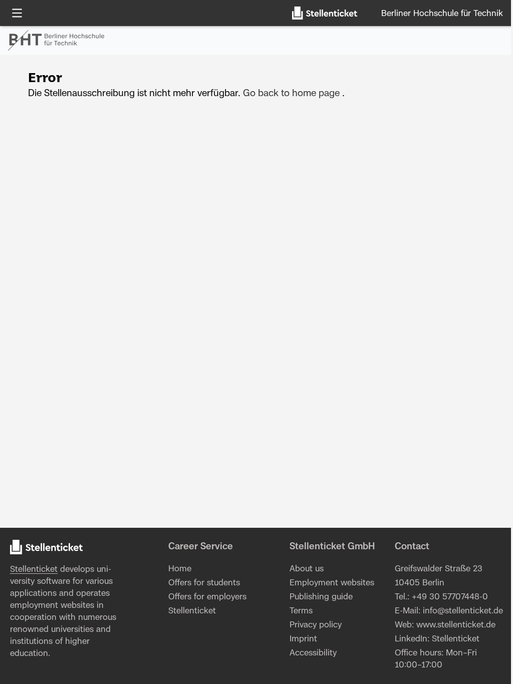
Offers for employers (207, 597)
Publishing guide (321, 597)
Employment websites (332, 583)
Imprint (303, 639)
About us (307, 569)
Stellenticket (34, 569)
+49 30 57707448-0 (450, 597)
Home (179, 569)
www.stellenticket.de (455, 625)
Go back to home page (291, 93)
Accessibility (313, 653)
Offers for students (204, 583)
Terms (301, 611)
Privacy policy (316, 625)
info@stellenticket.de (463, 611)
